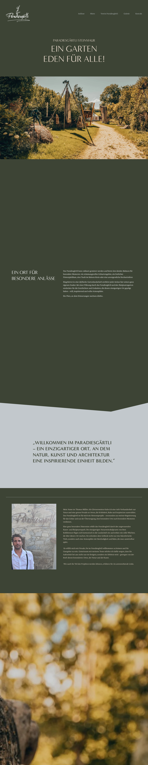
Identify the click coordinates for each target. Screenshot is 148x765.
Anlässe (81, 13)
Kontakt (138, 13)
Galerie (127, 13)
